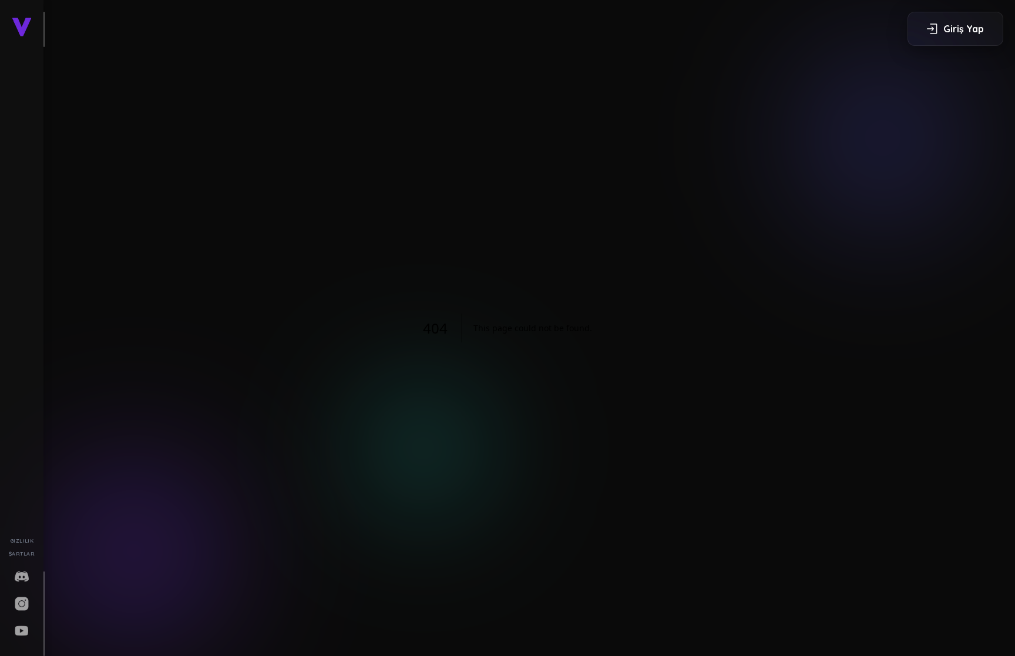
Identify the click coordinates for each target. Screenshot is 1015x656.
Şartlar (22, 553)
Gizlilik (22, 540)
